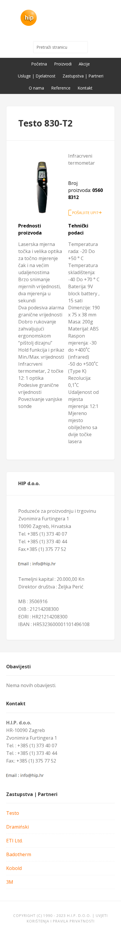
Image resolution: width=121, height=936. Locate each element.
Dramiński (17, 827)
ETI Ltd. (14, 840)
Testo (12, 813)
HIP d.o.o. (60, 17)
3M (9, 882)
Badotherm (18, 854)
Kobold (14, 868)
